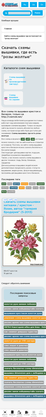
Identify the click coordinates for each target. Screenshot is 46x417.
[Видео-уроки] (5, 412)
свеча (21, 187)
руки (4, 184)
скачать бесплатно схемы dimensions (23, 368)
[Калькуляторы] (19, 412)
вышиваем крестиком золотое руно (23, 313)
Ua (33, 4)
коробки (11, 191)
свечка (32, 184)
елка (10, 184)
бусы (4, 191)
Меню (41, 413)
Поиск (37, 13)
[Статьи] (26, 412)
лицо (42, 187)
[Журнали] (12, 412)
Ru (25, 4)
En (42, 4)
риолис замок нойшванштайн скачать (24, 309)
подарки (40, 184)
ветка (28, 187)
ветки (35, 187)
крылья (5, 187)
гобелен (13, 187)
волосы (24, 184)
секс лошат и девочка (16, 345)
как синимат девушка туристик (20, 332)
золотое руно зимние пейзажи (20, 304)
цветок (16, 184)
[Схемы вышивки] (33, 412)
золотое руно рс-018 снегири (19, 341)
